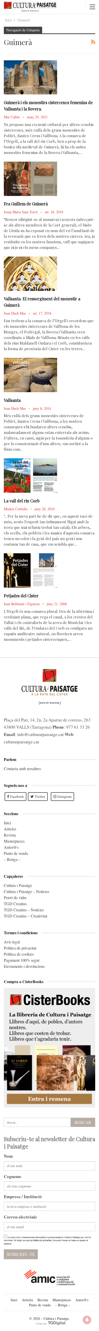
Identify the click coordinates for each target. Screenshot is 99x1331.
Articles (10, 828)
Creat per (41, 1323)
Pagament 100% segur (22, 960)
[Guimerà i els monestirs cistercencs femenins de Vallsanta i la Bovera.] (30, 77)
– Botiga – (12, 859)
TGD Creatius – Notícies (24, 909)
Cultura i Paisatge (18, 885)
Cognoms (12, 1176)
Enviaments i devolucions (24, 966)
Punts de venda (16, 853)
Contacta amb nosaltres (22, 768)
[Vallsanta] (30, 375)
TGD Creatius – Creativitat (25, 915)
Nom (8, 1156)
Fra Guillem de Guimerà (26, 203)
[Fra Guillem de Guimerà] (30, 179)
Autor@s (11, 847)
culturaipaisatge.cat (21, 742)
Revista (10, 835)
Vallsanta (12, 400)
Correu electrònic (20, 1217)
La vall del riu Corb (22, 500)
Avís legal (12, 941)
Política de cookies (19, 954)
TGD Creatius (15, 903)
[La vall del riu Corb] (30, 475)
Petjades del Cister (21, 595)
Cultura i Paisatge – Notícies (26, 891)
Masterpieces (14, 841)
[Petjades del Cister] (30, 570)
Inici (7, 822)
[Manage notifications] (87, 1320)
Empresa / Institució (23, 1196)
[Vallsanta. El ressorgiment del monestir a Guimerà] (30, 274)
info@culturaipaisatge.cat (40, 734)
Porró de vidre (15, 897)
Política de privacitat (20, 948)
